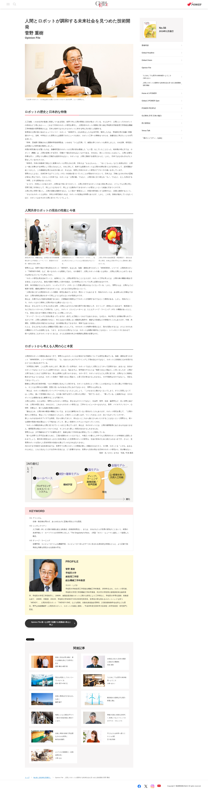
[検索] (14, 4)
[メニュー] (8, 4)
